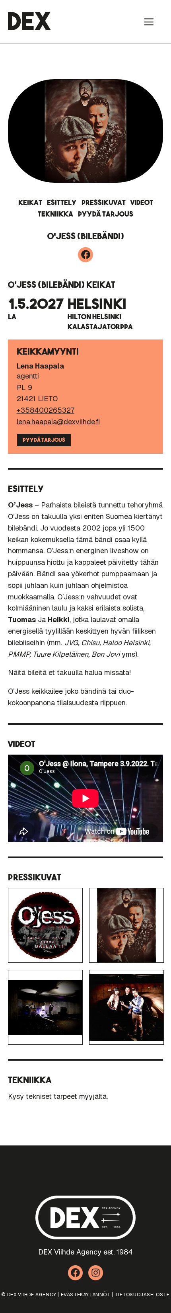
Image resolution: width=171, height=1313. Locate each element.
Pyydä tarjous (105, 214)
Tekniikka (55, 214)
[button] (148, 21)
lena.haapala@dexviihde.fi (58, 421)
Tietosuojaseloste (142, 1295)
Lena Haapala (40, 366)
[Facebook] (85, 254)
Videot (141, 202)
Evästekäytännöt (86, 1295)
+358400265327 (45, 410)
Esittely (62, 202)
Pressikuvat (104, 202)
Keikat (30, 202)
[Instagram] (95, 1272)
